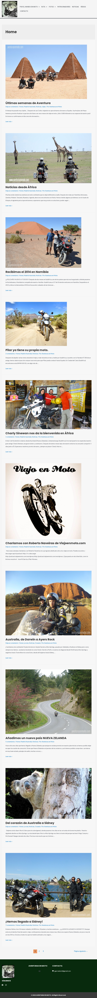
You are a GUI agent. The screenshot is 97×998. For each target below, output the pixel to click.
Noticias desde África (21, 187)
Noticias (38, 106)
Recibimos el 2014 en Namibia (26, 272)
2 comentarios (10, 353)
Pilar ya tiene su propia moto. (26, 350)
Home (21, 106)
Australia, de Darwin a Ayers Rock (30, 639)
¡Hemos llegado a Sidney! (24, 922)
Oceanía (37, 643)
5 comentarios (10, 741)
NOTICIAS (75, 7)
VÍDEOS (83, 7)
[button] (39, 971)
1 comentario (9, 437)
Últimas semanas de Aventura (28, 103)
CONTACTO (24, 11)
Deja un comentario (11, 106)
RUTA (43, 7)
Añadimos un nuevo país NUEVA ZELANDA (35, 738)
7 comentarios (10, 925)
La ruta (26, 643)
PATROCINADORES (63, 7)
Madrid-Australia (29, 106)
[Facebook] (2, 985)
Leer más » (8, 121)
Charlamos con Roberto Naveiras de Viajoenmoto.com (45, 543)
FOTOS (51, 7)
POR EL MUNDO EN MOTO (29, 7)
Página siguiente (81, 951)
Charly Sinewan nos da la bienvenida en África (39, 433)
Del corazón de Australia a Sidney (29, 823)
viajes (44, 106)
